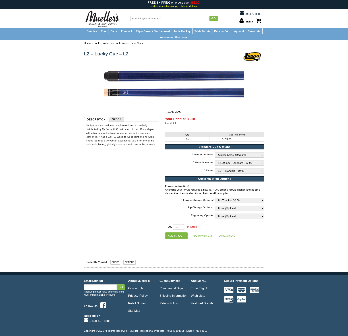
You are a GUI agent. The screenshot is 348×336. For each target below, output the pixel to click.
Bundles (92, 31)
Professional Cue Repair (173, 37)
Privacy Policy (138, 295)
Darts (114, 31)
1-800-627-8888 (99, 321)
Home (87, 43)
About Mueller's (139, 280)
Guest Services (170, 280)
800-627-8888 (252, 13)
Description (96, 119)
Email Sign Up (200, 288)
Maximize (172, 112)
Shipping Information (173, 295)
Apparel (239, 31)
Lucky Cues (136, 43)
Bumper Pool (222, 31)
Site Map (134, 310)
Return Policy (169, 303)
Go (213, 18)
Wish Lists (198, 295)
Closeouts (254, 31)
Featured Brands (202, 303)
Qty (170, 226)
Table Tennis (202, 31)
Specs (116, 119)
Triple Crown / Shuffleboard (153, 31)
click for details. (188, 6)
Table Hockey (182, 31)
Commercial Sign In (173, 288)
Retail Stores (137, 303)
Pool (104, 31)
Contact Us (135, 288)
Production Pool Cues (114, 43)
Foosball (126, 31)
